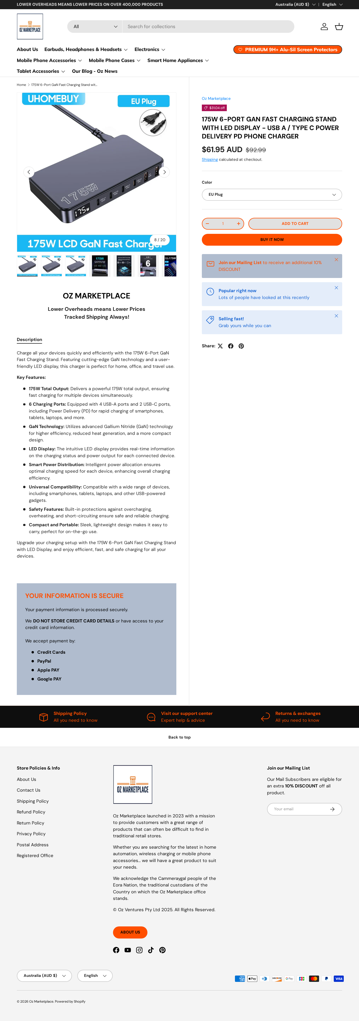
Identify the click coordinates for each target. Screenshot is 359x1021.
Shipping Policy (33, 801)
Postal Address (33, 845)
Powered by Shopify (70, 1001)
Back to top (179, 737)
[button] (339, 26)
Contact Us (28, 790)
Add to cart (295, 223)
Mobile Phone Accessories (46, 60)
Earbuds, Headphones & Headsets (83, 49)
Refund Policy (31, 812)
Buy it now (272, 239)
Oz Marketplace (216, 98)
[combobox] (180, 26)
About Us (27, 49)
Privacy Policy (31, 834)
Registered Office (35, 855)
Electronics (147, 49)
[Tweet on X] (220, 346)
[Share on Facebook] (230, 346)
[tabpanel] (96, 460)
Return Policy (30, 823)
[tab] (29, 339)
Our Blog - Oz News (94, 71)
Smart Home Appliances (175, 60)
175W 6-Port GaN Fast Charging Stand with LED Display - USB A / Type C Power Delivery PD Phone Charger (64, 84)
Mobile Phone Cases (112, 60)
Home (21, 84)
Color (207, 182)
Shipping (210, 159)
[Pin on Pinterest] (241, 346)
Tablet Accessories (38, 71)
